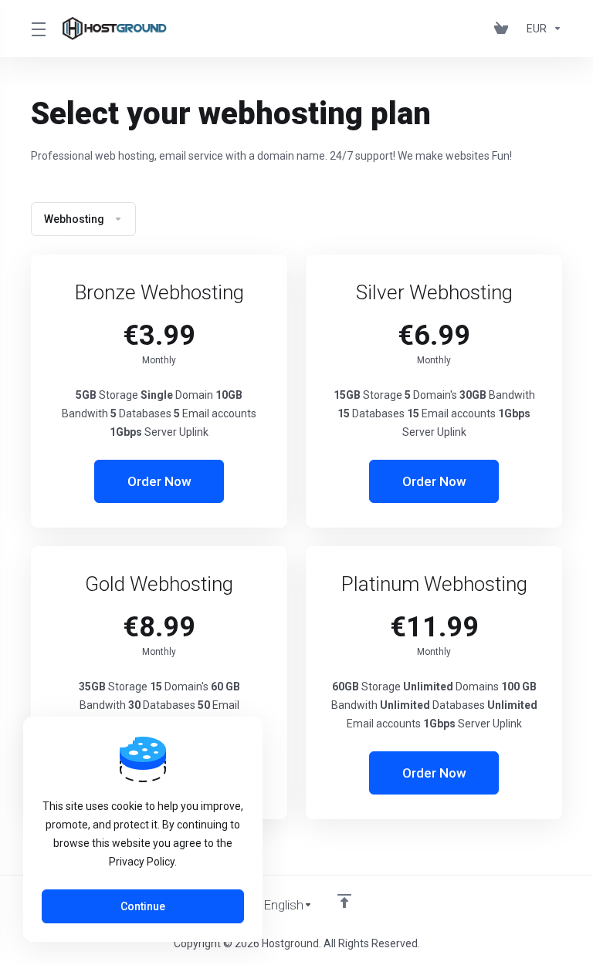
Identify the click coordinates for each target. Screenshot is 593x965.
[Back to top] (344, 901)
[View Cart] (504, 28)
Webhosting (74, 219)
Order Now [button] (159, 481)
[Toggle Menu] (37, 28)
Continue (142, 906)
